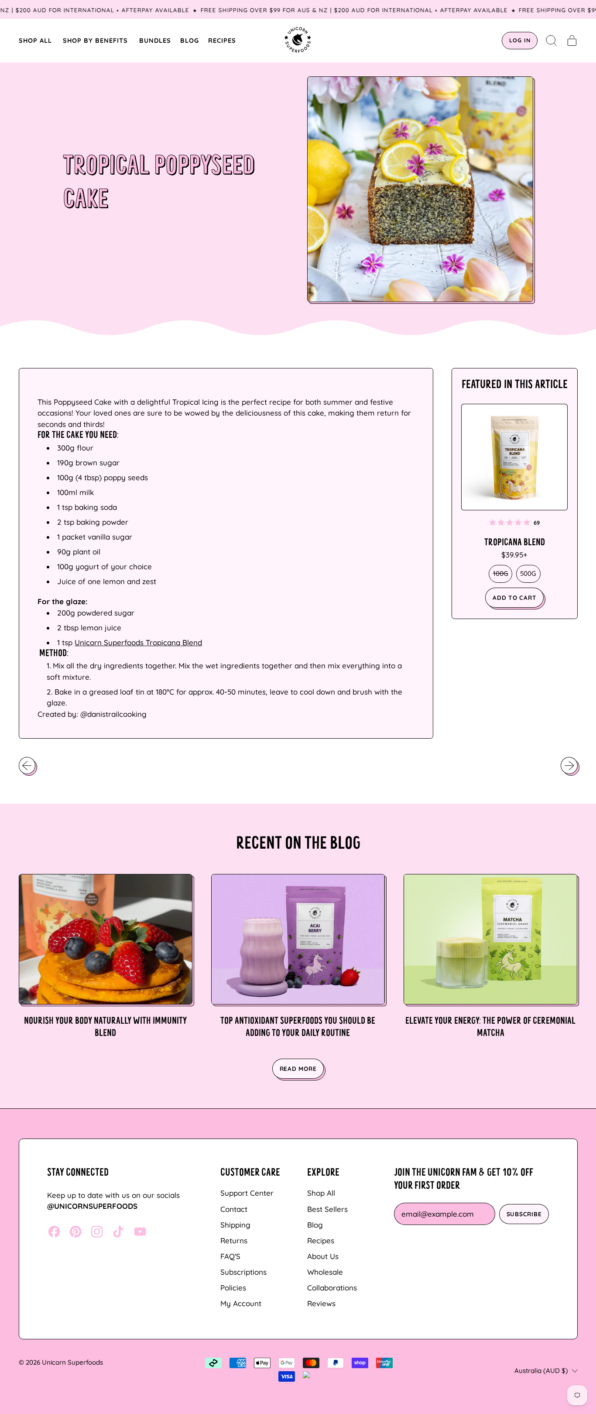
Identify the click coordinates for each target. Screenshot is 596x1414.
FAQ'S (230, 1256)
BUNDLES (155, 40)
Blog (315, 1224)
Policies (233, 1287)
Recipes (320, 1240)
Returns (233, 1240)
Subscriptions (243, 1271)
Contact (233, 1209)
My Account (240, 1303)
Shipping (235, 1224)
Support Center (247, 1192)
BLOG (189, 40)
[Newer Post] (569, 765)
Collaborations (332, 1287)
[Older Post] (27, 765)
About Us (323, 1256)
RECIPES (222, 40)
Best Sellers (327, 1209)
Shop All (321, 1192)
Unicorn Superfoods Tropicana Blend (138, 642)
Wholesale (325, 1271)
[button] (551, 40)
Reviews (321, 1303)
